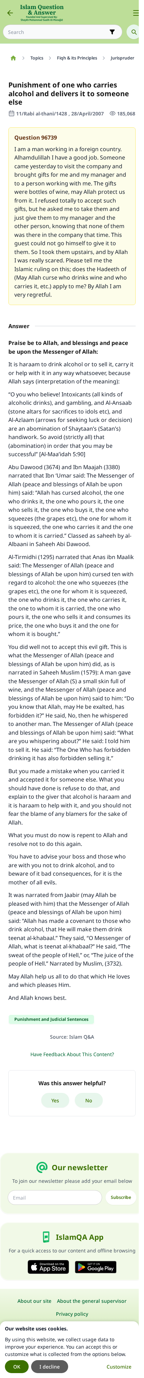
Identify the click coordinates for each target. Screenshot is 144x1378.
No (88, 1100)
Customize (119, 1366)
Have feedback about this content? (72, 1054)
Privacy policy (72, 1313)
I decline (49, 1366)
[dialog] (69, 1349)
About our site (34, 1301)
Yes (55, 1100)
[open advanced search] (112, 32)
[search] (134, 31)
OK (16, 1366)
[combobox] (57, 32)
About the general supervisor (92, 1301)
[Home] (13, 58)
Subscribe (121, 1197)
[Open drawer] (136, 13)
